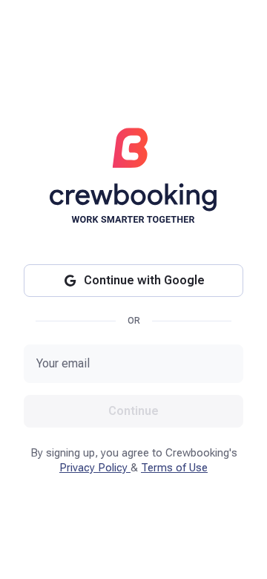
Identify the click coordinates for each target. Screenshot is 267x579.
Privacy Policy (95, 467)
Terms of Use (174, 467)
